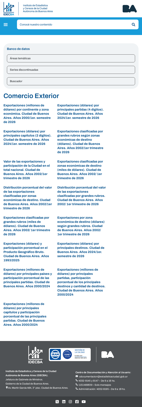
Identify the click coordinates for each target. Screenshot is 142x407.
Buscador (16, 81)
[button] (6, 24)
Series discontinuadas (24, 69)
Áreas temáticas (20, 58)
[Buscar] (133, 25)
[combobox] (78, 24)
